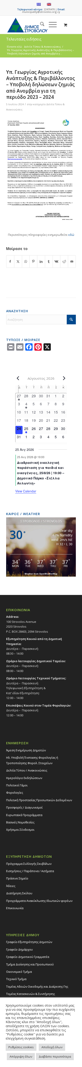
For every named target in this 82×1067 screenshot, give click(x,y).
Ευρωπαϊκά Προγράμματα (24, 815)
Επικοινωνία (14, 908)
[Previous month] (18, 378)
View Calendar (25, 491)
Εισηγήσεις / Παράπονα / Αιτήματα (30, 871)
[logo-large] (34, 25)
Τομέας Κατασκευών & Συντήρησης (30, 994)
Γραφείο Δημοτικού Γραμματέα (27, 957)
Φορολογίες (14, 792)
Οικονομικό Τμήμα (19, 972)
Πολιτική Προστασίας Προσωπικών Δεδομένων (39, 800)
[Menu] (50, 25)
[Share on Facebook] (10, 261)
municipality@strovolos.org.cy (41, 11)
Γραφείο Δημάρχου (19, 949)
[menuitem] (40, 25)
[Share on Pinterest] (33, 261)
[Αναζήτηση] (40, 25)
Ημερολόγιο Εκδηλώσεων (24, 778)
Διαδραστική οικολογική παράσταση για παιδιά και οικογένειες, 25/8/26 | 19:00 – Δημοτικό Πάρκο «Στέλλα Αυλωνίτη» (40, 473)
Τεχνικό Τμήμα (16, 979)
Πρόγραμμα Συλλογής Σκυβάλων (28, 864)
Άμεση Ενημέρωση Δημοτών (26, 750)
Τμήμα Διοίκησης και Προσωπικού (30, 964)
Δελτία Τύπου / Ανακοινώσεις (26, 770)
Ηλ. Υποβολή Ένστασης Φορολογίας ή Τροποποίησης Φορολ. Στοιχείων (32, 760)
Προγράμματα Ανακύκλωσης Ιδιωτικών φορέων (39, 901)
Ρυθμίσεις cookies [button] (21, 1047)
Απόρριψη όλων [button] (21, 1056)
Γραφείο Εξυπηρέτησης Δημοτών (29, 942)
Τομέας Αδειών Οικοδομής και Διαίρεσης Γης (37, 986)
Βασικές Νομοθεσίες (20, 822)
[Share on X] (18, 261)
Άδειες (10, 886)
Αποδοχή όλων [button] (51, 1047)
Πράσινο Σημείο (17, 878)
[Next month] (64, 378)
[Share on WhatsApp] (26, 261)
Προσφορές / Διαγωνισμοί (24, 807)
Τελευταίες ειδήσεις (23, 39)
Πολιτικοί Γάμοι (17, 785)
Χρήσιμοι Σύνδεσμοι (20, 830)
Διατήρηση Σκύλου (19, 893)
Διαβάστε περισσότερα (55, 1056)
